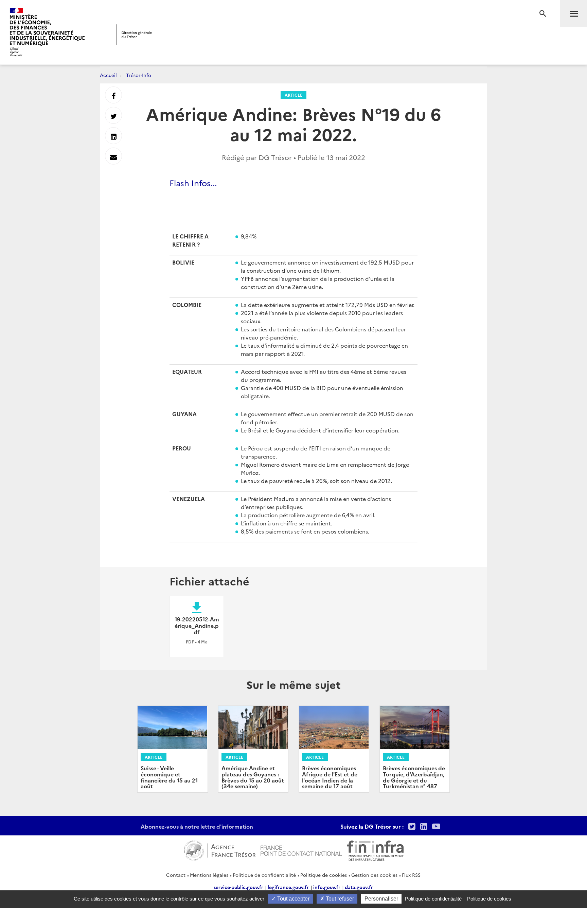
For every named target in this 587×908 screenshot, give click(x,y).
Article (293, 95)
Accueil (108, 75)
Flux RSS (411, 874)
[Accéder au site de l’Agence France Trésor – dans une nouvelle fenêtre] (219, 849)
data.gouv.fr (359, 887)
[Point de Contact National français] (301, 849)
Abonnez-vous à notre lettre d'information (197, 826)
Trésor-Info (138, 75)
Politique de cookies (323, 874)
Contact (175, 874)
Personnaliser (381, 899)
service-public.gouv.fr (238, 887)
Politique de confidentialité (264, 874)
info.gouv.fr (326, 887)
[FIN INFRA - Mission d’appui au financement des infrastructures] (375, 849)
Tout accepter (292, 899)
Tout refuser (339, 899)
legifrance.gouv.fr (288, 887)
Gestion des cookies (374, 874)
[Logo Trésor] (134, 34)
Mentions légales (209, 874)
